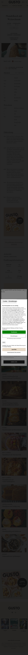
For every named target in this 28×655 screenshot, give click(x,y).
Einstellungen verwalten (14, 336)
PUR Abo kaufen (14, 349)
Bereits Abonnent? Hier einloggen (14, 352)
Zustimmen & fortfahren (14, 332)
